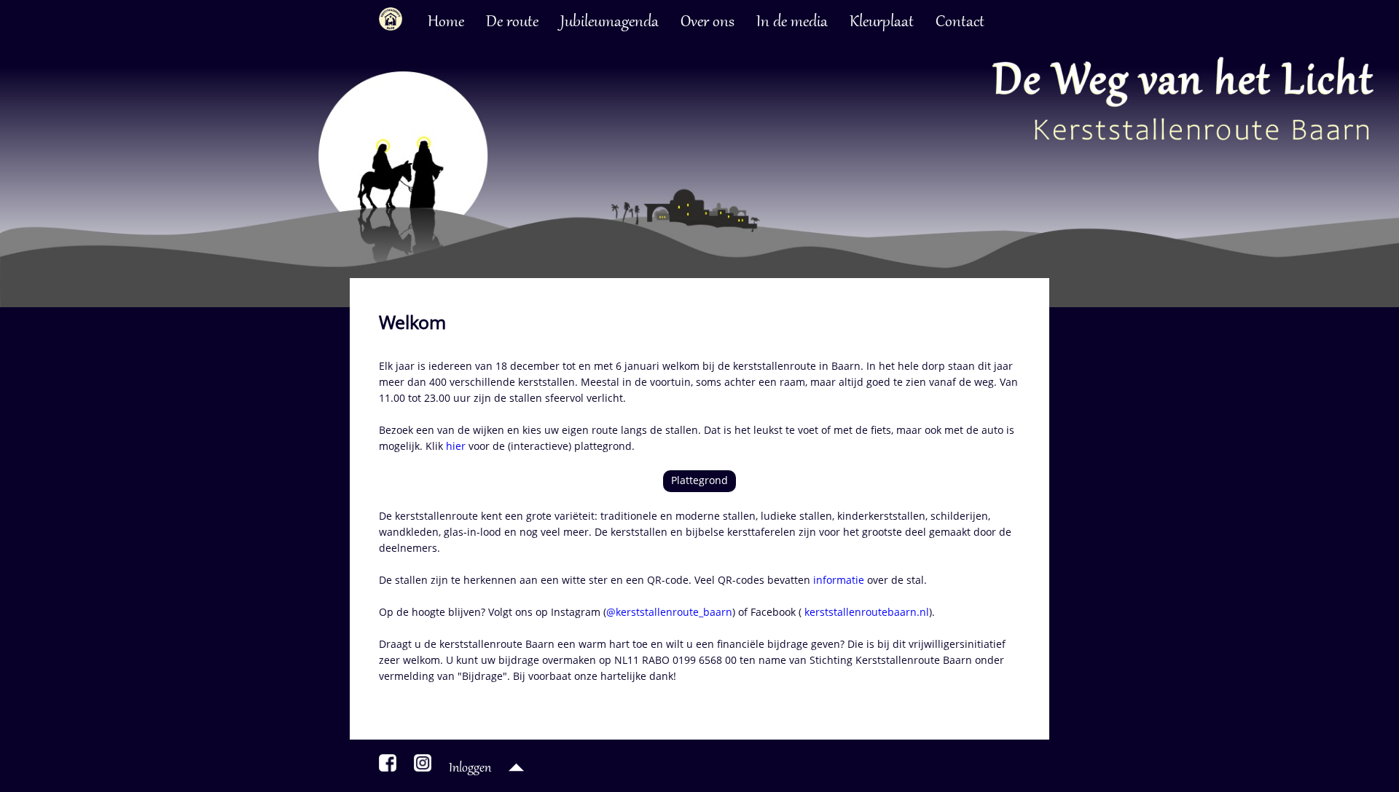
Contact (960, 22)
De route (512, 22)
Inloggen (470, 769)
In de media (792, 22)
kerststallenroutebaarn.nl (865, 612)
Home (446, 22)
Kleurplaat (882, 22)
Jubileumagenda (609, 22)
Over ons (707, 22)
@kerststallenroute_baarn (669, 612)
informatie (838, 580)
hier (456, 446)
